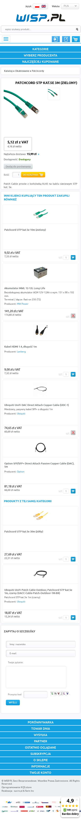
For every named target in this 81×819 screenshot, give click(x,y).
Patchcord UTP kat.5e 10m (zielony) (25, 229)
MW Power (23, 303)
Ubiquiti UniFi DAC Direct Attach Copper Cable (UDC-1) (36, 405)
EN (43, 6)
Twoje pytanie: (15, 662)
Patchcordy (38, 70)
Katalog (8, 70)
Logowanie (56, 39)
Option (20, 471)
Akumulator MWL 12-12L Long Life (24, 288)
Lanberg (21, 351)
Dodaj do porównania (18, 166)
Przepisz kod (14, 694)
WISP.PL (41, 18)
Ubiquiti (21, 413)
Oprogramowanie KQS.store (17, 787)
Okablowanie (22, 70)
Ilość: (7, 174)
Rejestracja (66, 39)
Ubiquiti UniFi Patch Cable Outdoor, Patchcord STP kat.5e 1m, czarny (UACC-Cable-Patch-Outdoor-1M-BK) (38, 591)
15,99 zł (32, 154)
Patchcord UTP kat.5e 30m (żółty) (23, 531)
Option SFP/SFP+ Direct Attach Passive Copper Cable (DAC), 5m (39, 465)
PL (37, 6)
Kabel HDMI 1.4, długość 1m (20, 346)
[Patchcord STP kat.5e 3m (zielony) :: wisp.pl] (25, 128)
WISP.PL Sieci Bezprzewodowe (20, 780)
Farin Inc (29, 790)
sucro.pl (18, 790)
